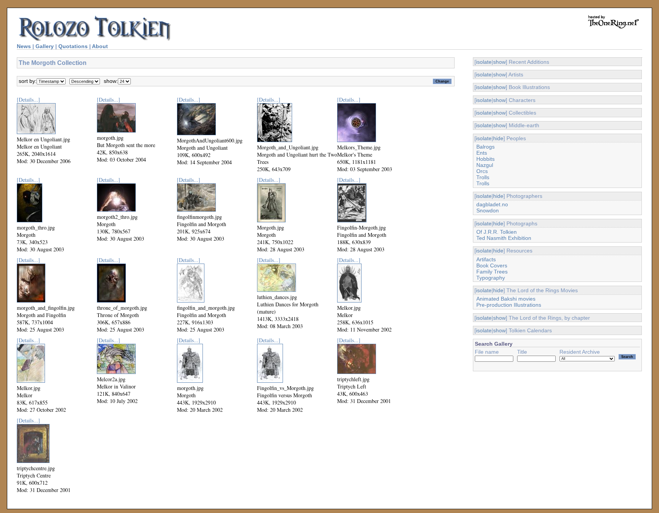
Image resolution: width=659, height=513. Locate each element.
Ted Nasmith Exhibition (503, 238)
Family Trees (492, 272)
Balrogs (485, 147)
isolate (484, 62)
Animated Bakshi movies (505, 299)
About (100, 46)
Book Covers (491, 265)
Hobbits (485, 159)
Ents (481, 153)
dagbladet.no (492, 204)
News (24, 46)
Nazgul (484, 165)
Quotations (73, 46)
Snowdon (487, 210)
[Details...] (28, 99)
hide (498, 138)
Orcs (482, 171)
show (499, 62)
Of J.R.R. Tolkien (496, 232)
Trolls (482, 177)
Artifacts (486, 259)
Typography (490, 278)
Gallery (44, 46)
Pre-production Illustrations (508, 305)
